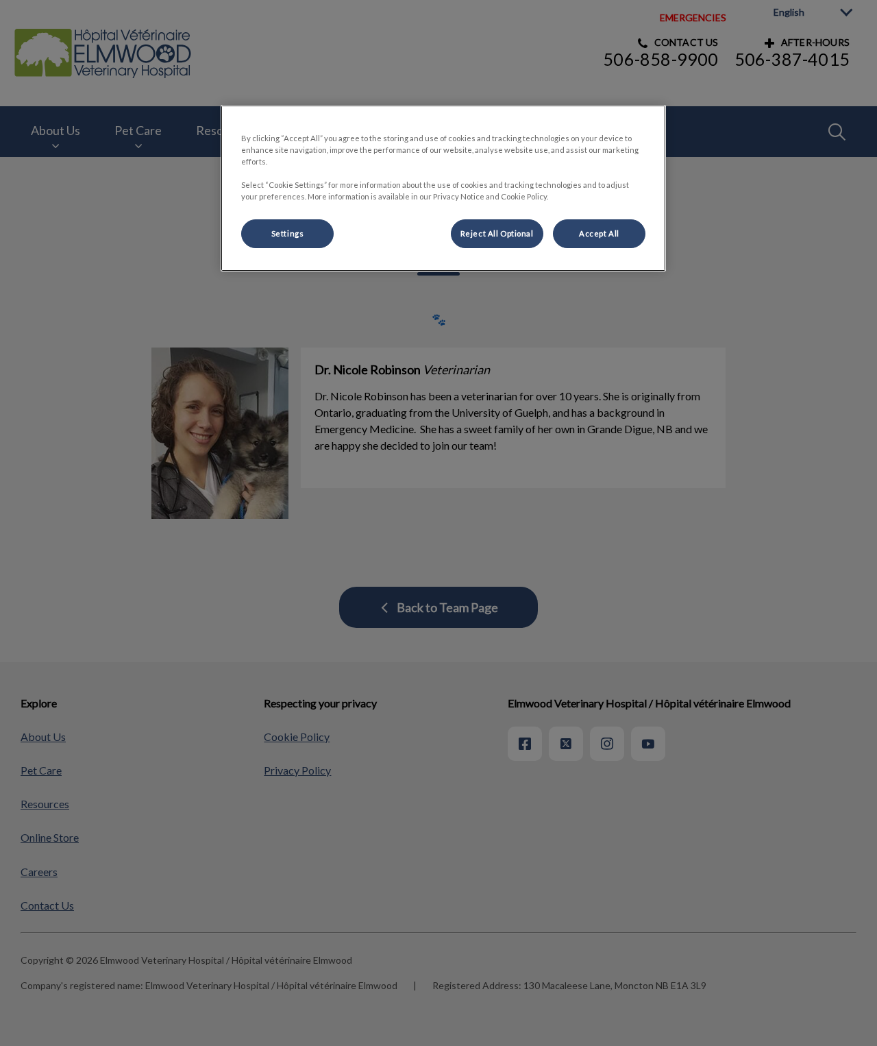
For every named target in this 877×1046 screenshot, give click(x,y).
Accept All (599, 233)
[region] (443, 188)
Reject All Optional (497, 233)
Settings (287, 233)
